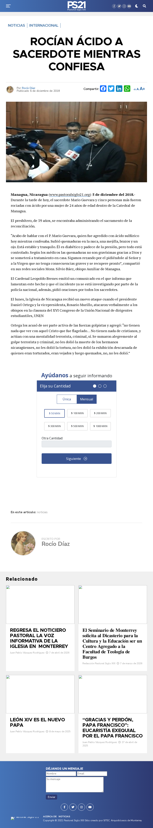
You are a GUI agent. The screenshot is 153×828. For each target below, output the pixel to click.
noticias (42, 512)
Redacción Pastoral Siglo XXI (98, 663)
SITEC (106, 820)
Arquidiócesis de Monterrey (126, 820)
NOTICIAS (64, 816)
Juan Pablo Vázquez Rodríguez (27, 652)
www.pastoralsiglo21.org (70, 194)
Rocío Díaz (28, 88)
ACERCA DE (50, 816)
